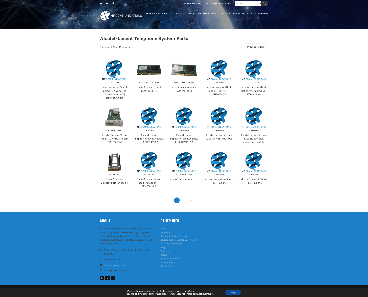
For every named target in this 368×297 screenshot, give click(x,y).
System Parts (184, 14)
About (163, 228)
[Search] (264, 3)
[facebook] (113, 3)
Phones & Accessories (157, 14)
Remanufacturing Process (173, 236)
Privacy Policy (167, 262)
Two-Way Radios (207, 14)
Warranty (165, 251)
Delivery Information (171, 243)
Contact (263, 14)
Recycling (165, 232)
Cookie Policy (167, 266)
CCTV (249, 14)
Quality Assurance (169, 258)
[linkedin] (100, 3)
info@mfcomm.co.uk (221, 3)
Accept (233, 292)
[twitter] (107, 3)
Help (162, 247)
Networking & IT (231, 14)
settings (209, 294)
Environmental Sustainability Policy (179, 239)
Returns (164, 254)
